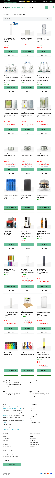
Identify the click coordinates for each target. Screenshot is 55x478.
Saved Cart (5, 440)
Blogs (31, 420)
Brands (31, 436)
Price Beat (5, 444)
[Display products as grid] (47, 18)
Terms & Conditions (34, 414)
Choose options (27, 51)
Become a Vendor (34, 442)
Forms (31, 412)
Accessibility (32, 446)
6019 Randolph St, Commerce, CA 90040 (12, 429)
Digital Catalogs (6, 438)
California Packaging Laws (36, 408)
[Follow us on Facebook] (4, 474)
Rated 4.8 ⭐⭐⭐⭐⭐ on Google (27, 1)
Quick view (11, 55)
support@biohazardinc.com (11, 2)
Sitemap (32, 418)
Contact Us (32, 440)
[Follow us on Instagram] (9, 474)
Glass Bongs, (6, 415)
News (4, 442)
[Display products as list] (49, 18)
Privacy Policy (33, 416)
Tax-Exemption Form (7, 446)
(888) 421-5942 (7, 0)
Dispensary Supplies (17, 408)
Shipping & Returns (34, 444)
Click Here (50, 1)
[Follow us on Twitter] (6, 474)
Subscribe (12, 464)
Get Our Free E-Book (35, 422)
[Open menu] (3, 7)
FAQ (31, 410)
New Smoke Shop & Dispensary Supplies (16, 14)
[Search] (46, 7)
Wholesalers (32, 438)
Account (5, 436)
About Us (32, 406)
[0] (52, 7)
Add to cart (11, 51)
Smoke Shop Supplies (8, 408)
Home (4, 14)
